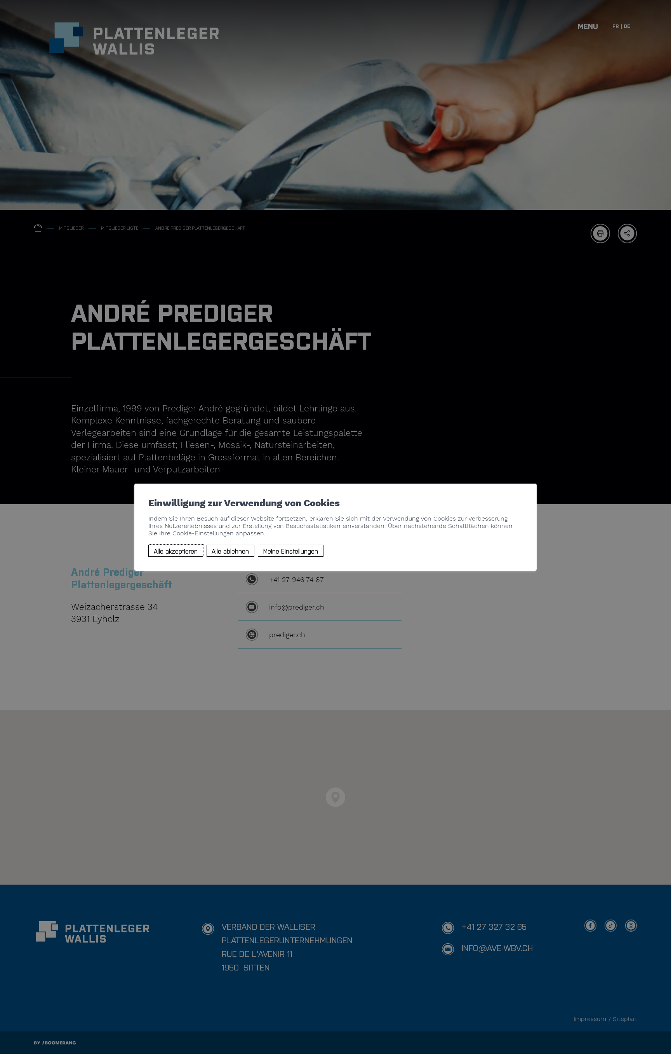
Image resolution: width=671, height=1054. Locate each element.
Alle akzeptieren (176, 551)
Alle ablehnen (230, 551)
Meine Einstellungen (290, 551)
